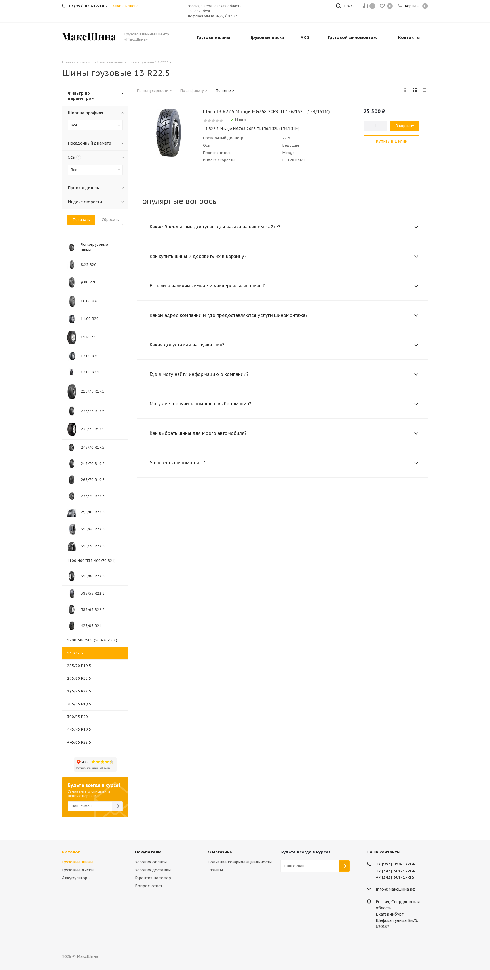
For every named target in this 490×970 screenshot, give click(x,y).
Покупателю (148, 852)
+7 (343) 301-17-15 (395, 877)
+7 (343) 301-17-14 (395, 871)
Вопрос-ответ (148, 885)
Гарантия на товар (153, 877)
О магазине (220, 852)
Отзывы (215, 869)
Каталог (71, 852)
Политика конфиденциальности (240, 862)
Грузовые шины (77, 862)
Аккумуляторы (76, 877)
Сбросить (110, 219)
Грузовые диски (78, 869)
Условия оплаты (151, 862)
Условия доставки (153, 869)
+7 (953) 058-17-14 (395, 864)
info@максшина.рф (395, 889)
